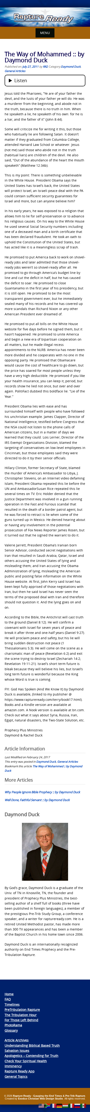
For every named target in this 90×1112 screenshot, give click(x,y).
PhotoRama (13, 1025)
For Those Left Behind (21, 1020)
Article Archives (17, 1040)
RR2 (45, 66)
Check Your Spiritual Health (26, 1061)
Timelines (12, 1004)
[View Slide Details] (45, 17)
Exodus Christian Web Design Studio (40, 1098)
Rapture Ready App (20, 1071)
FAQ (8, 999)
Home (9, 994)
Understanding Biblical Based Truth (32, 1045)
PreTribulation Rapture (22, 1009)
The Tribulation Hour (21, 1015)
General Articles (15, 71)
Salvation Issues (17, 1050)
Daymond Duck (71, 66)
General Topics (16, 1076)
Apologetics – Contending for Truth (31, 1055)
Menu (45, 33)
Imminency (13, 1066)
